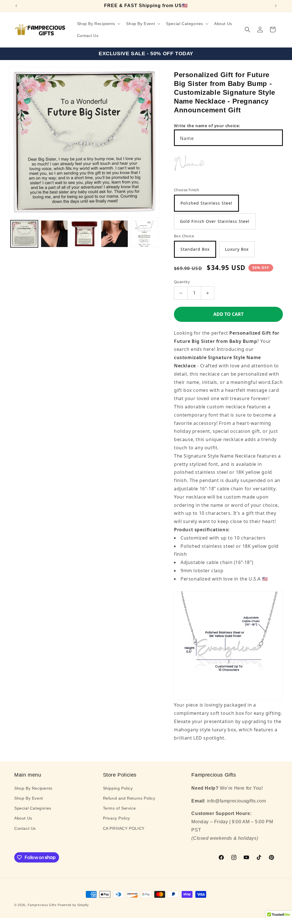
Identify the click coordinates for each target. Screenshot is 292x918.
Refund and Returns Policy (129, 798)
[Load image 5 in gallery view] (144, 234)
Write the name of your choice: (207, 125)
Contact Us (25, 828)
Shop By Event (28, 798)
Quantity (182, 281)
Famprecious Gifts (42, 905)
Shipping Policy (118, 788)
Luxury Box (237, 249)
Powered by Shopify (73, 905)
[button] (98, 24)
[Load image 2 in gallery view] (54, 234)
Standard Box (195, 249)
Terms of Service (119, 808)
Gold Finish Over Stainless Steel (215, 221)
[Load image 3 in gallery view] (84, 234)
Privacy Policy (116, 818)
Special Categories (32, 808)
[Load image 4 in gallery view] (114, 234)
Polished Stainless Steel (206, 203)
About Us (23, 818)
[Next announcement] (275, 5)
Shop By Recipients (33, 788)
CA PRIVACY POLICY (124, 828)
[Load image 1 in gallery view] (24, 234)
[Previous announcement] (16, 5)
